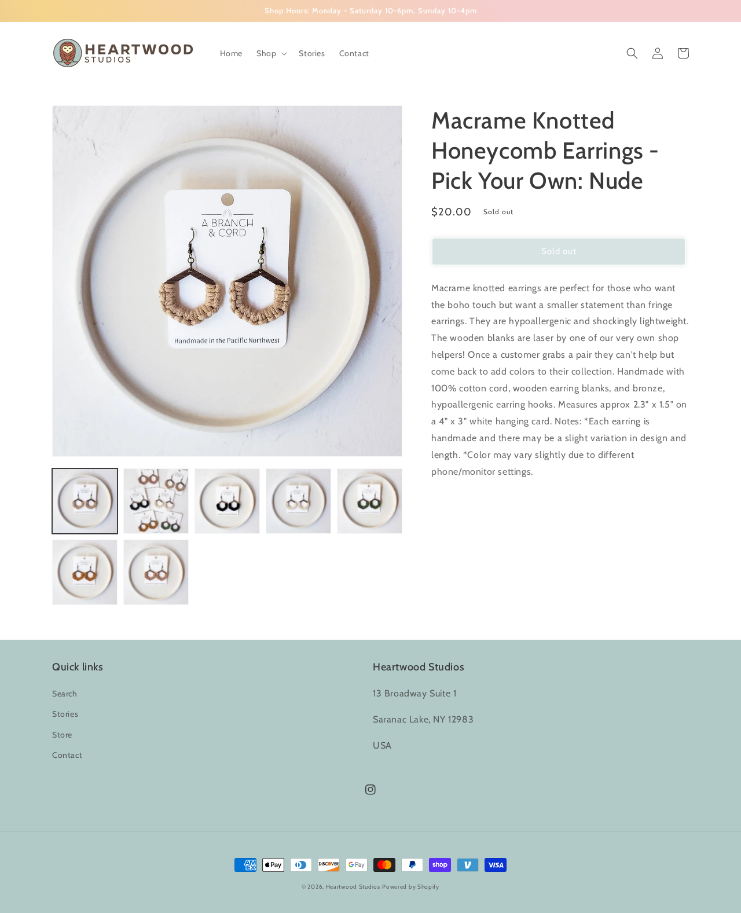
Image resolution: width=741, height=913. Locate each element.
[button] (271, 53)
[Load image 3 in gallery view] (227, 501)
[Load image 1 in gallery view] (85, 501)
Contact (67, 755)
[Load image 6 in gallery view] (85, 572)
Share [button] (455, 501)
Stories (65, 714)
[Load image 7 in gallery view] (156, 572)
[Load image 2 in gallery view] (156, 501)
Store (62, 734)
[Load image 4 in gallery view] (298, 501)
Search (65, 693)
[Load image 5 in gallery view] (369, 501)
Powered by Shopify (410, 886)
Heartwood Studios (353, 886)
